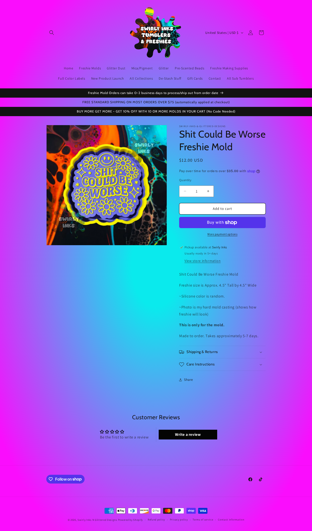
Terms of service (203, 519)
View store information (203, 261)
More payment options (222, 234)
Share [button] (188, 379)
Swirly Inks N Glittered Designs (97, 520)
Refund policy (156, 519)
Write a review (188, 434)
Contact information (231, 519)
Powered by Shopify (130, 520)
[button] (51, 32)
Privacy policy (179, 519)
